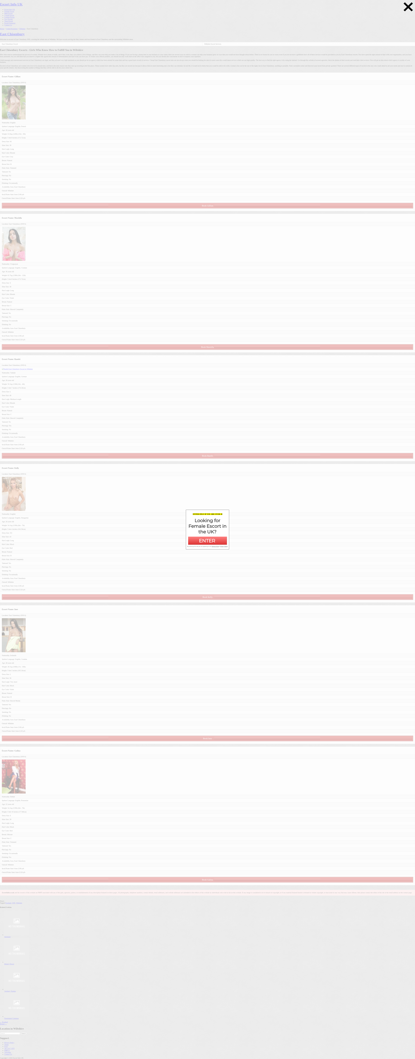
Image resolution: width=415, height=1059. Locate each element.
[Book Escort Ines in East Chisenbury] (14, 652)
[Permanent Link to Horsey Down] (16, 962)
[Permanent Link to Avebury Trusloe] (16, 989)
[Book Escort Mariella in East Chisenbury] (14, 260)
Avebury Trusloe (10, 991)
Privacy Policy (9, 1043)
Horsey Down (9, 964)
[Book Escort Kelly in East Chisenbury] (14, 510)
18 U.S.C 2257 (9, 1048)
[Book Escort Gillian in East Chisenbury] (14, 119)
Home (2, 29)
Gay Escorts (8, 19)
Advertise (7, 1052)
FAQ (6, 1046)
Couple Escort (9, 15)
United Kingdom (12, 29)
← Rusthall (4, 1022)
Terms (6, 1044)
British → (3, 1024)
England (8, 903)
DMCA (7, 1050)
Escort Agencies (9, 23)
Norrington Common (11, 1018)
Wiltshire (22, 29)
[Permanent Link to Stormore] (16, 935)
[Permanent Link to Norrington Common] (16, 1016)
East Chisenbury (12, 34)
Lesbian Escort (9, 17)
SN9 (13, 903)
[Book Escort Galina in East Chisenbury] (14, 793)
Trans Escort (8, 21)
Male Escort (8, 13)
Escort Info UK (11, 4)
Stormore (7, 937)
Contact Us (8, 25)
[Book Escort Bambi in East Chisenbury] (17, 369)
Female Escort (9, 11)
